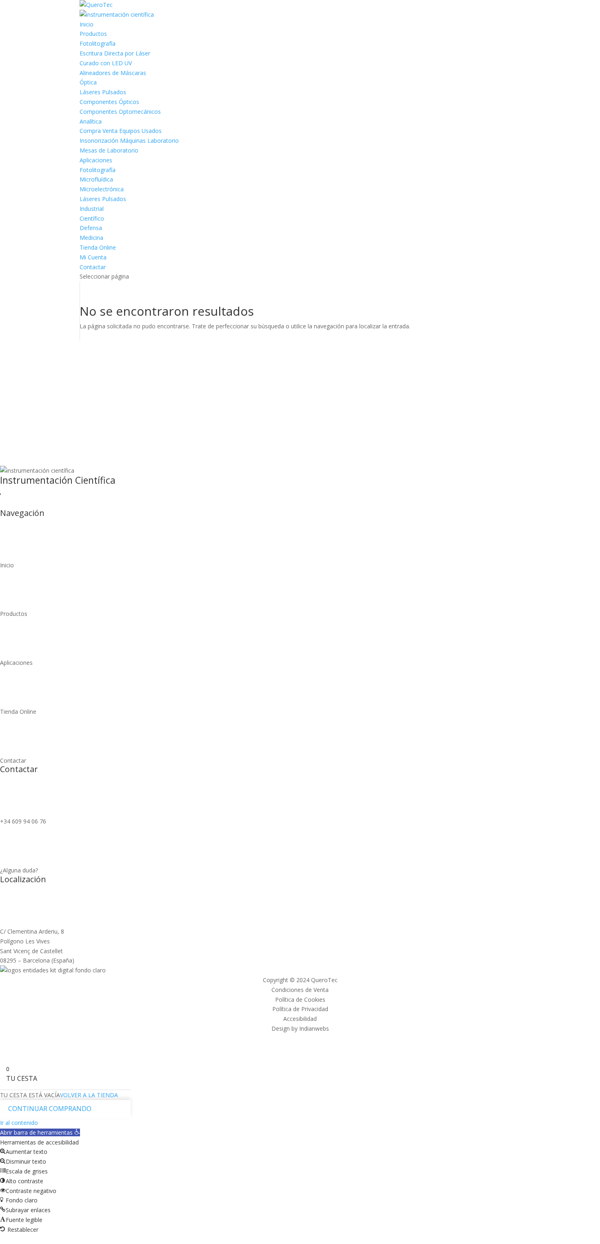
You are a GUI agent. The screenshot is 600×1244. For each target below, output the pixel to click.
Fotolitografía (98, 43)
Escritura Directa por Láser (115, 53)
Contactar (93, 267)
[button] (40, 1132)
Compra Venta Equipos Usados (121, 131)
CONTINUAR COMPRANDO (49, 1108)
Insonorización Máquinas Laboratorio (129, 140)
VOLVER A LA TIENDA (89, 1095)
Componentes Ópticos (109, 102)
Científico (92, 218)
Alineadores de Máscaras (113, 73)
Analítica (91, 121)
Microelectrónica (102, 189)
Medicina (91, 237)
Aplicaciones (96, 160)
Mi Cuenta (93, 257)
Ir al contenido (19, 1123)
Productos (93, 34)
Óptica (88, 82)
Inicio (86, 24)
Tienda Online (98, 247)
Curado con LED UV (106, 63)
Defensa (91, 228)
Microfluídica (96, 179)
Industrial (92, 208)
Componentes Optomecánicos (120, 111)
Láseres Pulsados (103, 92)
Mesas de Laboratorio (109, 150)
